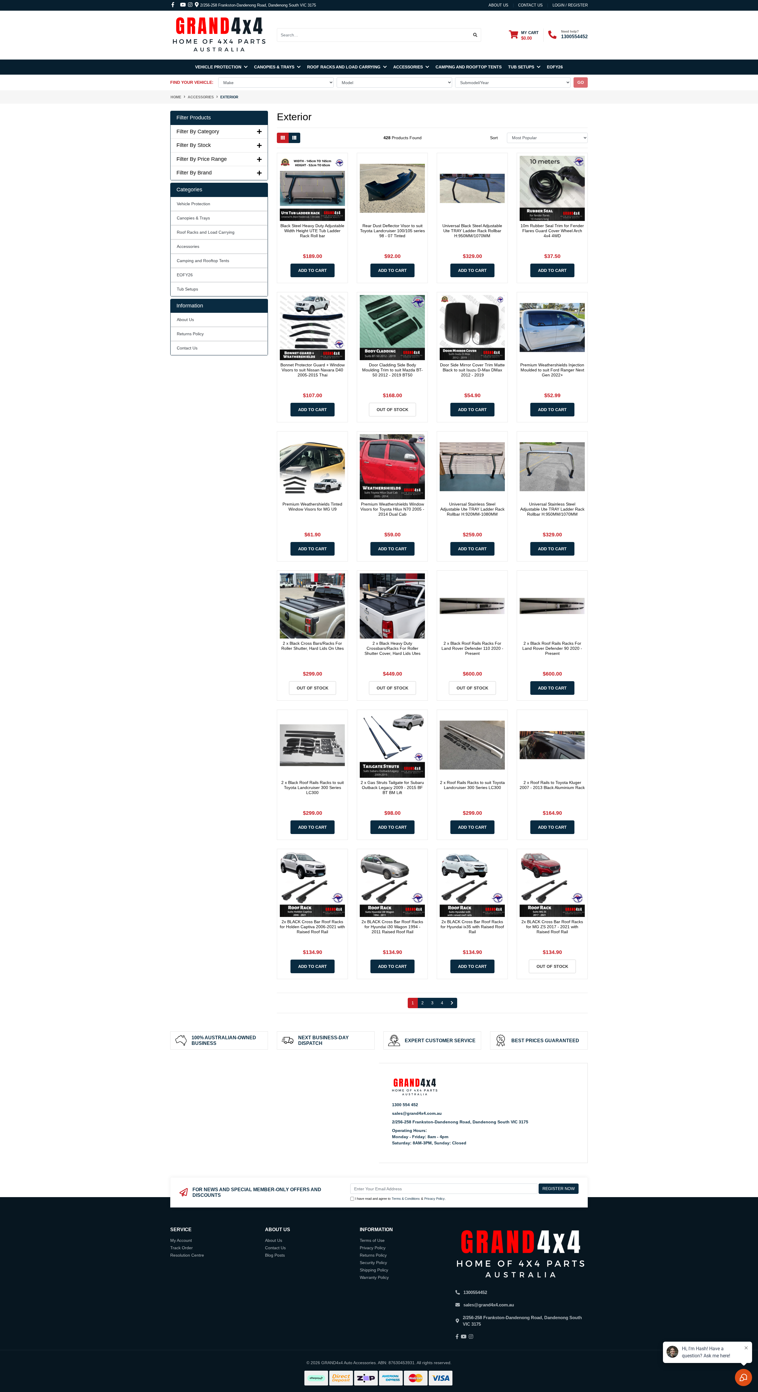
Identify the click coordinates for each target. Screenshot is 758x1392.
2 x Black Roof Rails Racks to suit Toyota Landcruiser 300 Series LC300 (312, 787)
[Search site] (475, 35)
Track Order (181, 1247)
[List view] (294, 138)
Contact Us (187, 348)
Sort (494, 137)
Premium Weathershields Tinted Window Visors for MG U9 (312, 506)
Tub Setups (521, 67)
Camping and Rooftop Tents (469, 67)
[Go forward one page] (452, 1003)
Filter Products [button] (193, 118)
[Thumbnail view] (283, 138)
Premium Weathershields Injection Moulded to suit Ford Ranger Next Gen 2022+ (552, 370)
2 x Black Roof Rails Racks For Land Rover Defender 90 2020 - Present (552, 648)
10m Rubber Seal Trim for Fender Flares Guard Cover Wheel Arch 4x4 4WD (552, 230)
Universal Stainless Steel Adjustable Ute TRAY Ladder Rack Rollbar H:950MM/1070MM (552, 509)
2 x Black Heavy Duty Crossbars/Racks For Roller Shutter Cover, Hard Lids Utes (392, 648)
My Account (181, 1240)
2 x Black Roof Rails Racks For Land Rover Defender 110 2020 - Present (472, 648)
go (580, 82)
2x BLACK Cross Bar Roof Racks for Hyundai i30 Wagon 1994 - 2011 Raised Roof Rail (392, 926)
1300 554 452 (405, 1104)
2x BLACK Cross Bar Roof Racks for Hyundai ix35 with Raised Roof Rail (472, 926)
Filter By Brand (194, 173)
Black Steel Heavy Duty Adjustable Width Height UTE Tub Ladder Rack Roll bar (312, 230)
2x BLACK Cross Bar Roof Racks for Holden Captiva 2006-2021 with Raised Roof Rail (312, 926)
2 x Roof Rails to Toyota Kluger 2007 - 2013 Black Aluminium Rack (552, 785)
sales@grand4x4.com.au (417, 1113)
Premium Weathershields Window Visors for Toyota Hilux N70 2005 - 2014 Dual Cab (392, 509)
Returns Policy (190, 333)
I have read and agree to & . (400, 1198)
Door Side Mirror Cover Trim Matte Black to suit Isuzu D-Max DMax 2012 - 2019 (472, 370)
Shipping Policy (374, 1270)
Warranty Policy (374, 1277)
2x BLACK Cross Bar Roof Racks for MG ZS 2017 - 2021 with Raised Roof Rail (552, 926)
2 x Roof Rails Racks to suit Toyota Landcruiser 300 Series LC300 (472, 785)
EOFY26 (555, 67)
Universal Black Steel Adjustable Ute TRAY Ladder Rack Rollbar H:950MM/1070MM (472, 230)
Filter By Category (197, 131)
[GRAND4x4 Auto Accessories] (219, 34)
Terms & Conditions (406, 1198)
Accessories (408, 67)
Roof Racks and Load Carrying (344, 67)
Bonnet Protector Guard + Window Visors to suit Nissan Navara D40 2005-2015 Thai (312, 370)
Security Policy (373, 1262)
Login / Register (570, 5)
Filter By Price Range (201, 159)
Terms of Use (372, 1240)
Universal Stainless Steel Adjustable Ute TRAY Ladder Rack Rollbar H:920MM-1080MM (472, 509)
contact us (530, 5)
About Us (498, 5)
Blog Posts (275, 1255)
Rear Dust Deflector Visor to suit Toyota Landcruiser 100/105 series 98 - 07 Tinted (392, 230)
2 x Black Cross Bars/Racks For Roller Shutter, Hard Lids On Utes (312, 646)
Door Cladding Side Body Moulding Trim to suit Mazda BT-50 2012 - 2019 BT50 (392, 370)
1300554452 (574, 36)
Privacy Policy (434, 1198)
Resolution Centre (187, 1255)
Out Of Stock (392, 409)
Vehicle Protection (219, 67)
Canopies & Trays (275, 67)
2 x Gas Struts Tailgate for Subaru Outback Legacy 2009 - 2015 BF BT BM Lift (392, 787)
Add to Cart (312, 270)
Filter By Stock (193, 145)
